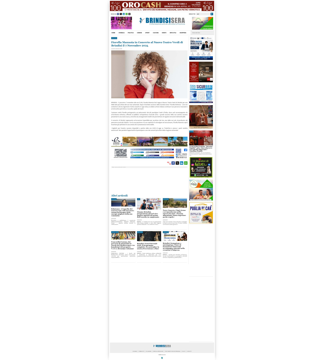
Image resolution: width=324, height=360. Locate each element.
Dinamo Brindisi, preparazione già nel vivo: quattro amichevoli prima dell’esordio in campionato (148, 214)
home (113, 33)
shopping (183, 33)
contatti (189, 351)
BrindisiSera (114, 38)
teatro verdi (120, 167)
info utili (173, 33)
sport (147, 33)
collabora (148, 351)
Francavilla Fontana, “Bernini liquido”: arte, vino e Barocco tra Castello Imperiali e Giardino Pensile (201, 149)
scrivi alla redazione (158, 351)
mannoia (116, 167)
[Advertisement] (149, 181)
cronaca (121, 33)
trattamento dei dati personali (172, 351)
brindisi (124, 167)
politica (131, 33)
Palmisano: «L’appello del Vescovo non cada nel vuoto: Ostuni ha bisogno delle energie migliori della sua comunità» (122, 212)
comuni (139, 33)
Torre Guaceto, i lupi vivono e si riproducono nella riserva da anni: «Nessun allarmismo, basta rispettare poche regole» (174, 213)
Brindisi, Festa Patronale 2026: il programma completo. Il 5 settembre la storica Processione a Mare (148, 246)
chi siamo (135, 351)
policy (183, 351)
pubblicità (141, 351)
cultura (156, 33)
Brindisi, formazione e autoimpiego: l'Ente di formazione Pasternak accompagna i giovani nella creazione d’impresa (174, 246)
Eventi (164, 33)
